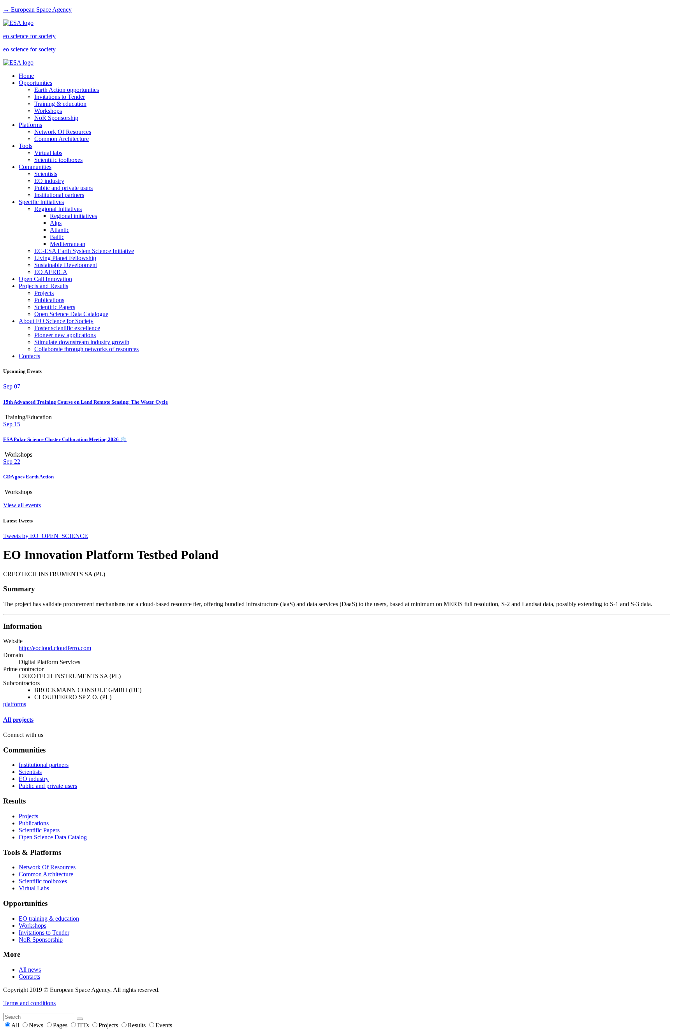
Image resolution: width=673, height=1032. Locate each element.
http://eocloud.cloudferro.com (55, 648)
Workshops (48, 110)
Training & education (60, 103)
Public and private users (63, 188)
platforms (14, 704)
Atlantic (59, 230)
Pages (61, 1025)
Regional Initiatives (58, 209)
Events (163, 1025)
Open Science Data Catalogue (71, 314)
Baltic (57, 237)
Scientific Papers (54, 307)
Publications (49, 300)
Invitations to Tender (59, 96)
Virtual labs (48, 152)
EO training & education (49, 918)
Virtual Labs (34, 888)
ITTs (83, 1025)
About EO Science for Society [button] (56, 321)
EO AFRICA (50, 272)
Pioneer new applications (65, 335)
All (16, 1025)
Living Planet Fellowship (65, 258)
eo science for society (29, 36)
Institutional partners (59, 195)
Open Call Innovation (45, 279)
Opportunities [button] (35, 82)
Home (26, 75)
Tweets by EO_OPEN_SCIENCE (45, 536)
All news (30, 969)
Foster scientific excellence (67, 328)
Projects (44, 293)
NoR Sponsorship (56, 117)
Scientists (45, 174)
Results (137, 1025)
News (37, 1025)
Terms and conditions (29, 1003)
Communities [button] (35, 167)
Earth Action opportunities (66, 89)
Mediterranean (67, 244)
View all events (22, 505)
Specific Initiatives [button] (41, 202)
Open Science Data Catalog (53, 837)
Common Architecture (61, 138)
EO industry (49, 181)
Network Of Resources (62, 131)
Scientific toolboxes (58, 159)
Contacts (29, 356)
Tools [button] (25, 145)
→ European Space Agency (37, 9)
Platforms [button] (30, 124)
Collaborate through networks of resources (86, 349)
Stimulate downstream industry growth (81, 342)
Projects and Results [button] (43, 286)
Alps (56, 223)
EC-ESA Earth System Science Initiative (84, 251)
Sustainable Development (65, 265)
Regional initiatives (73, 216)
